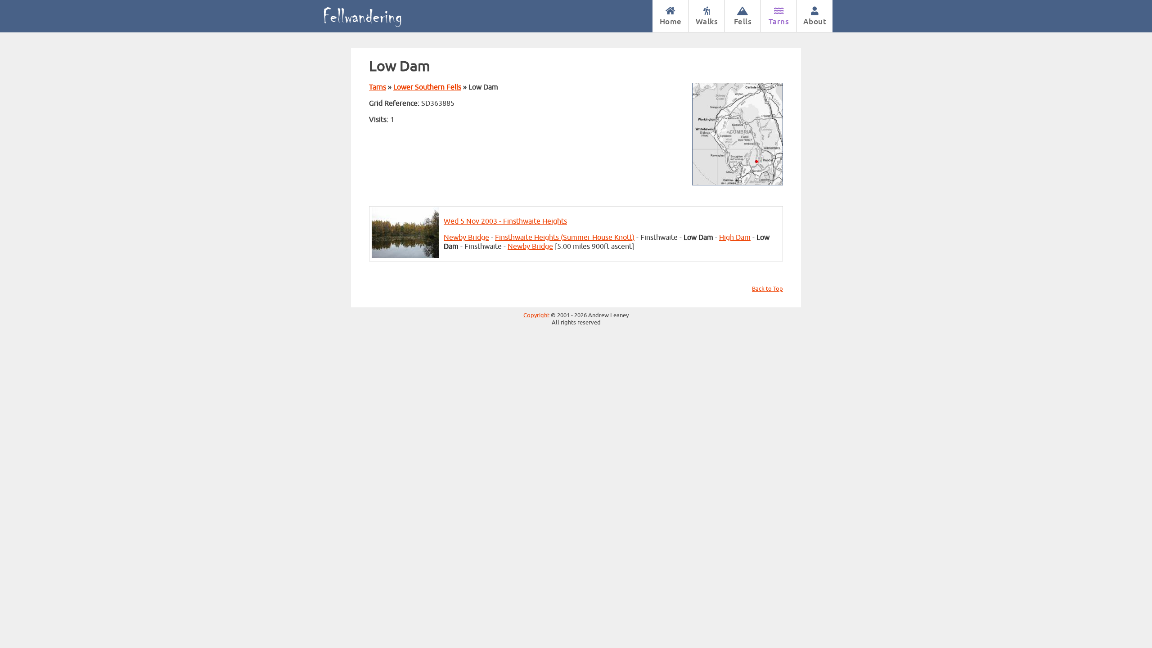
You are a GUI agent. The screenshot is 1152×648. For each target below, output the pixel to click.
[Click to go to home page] (372, 16)
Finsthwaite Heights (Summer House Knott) (564, 237)
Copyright (536, 315)
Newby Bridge (466, 237)
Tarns (779, 21)
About (815, 21)
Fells (743, 21)
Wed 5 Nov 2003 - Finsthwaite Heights (505, 221)
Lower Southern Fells (427, 87)
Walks (707, 21)
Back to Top (767, 288)
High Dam (735, 237)
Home (671, 21)
